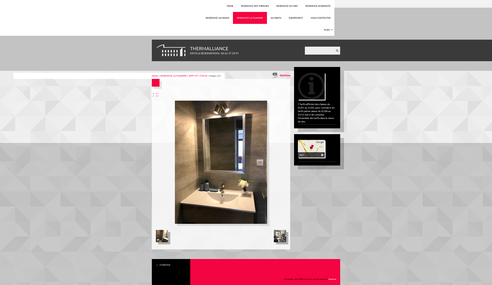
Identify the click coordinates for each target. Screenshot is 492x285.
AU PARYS (276, 18)
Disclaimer (332, 279)
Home (230, 6)
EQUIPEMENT (296, 18)
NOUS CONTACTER (321, 18)
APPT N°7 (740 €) (198, 75)
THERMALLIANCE (209, 48)
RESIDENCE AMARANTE (318, 6)
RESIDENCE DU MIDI (287, 6)
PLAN (327, 29)
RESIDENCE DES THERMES (255, 6)
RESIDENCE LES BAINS (217, 18)
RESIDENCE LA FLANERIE (250, 18)
